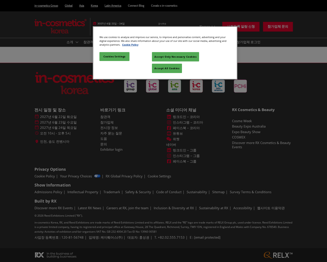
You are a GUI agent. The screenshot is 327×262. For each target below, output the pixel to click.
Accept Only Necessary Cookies (175, 56)
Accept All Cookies (166, 68)
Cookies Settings (114, 56)
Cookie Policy (130, 44)
